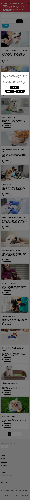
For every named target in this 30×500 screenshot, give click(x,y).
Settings (14, 87)
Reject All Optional (10, 91)
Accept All (20, 91)
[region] (15, 83)
